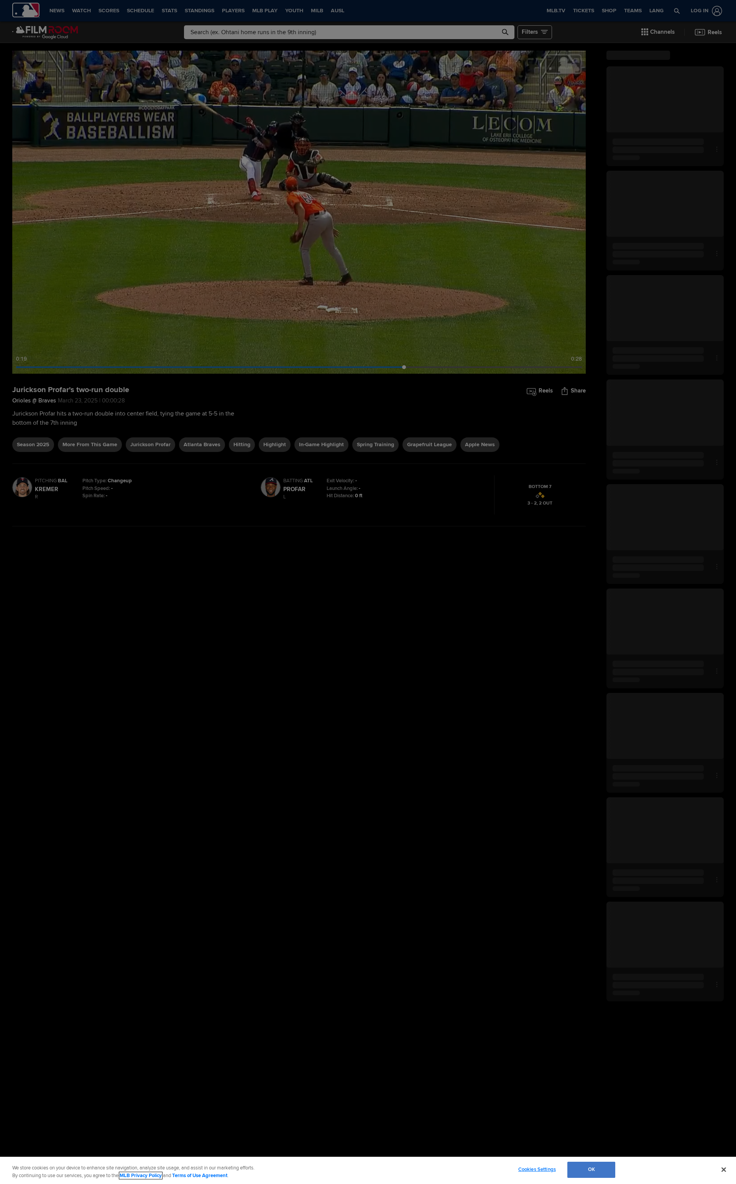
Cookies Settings (537, 1169)
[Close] (723, 1169)
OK (591, 1169)
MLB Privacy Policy (141, 1175)
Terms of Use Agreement (199, 1175)
